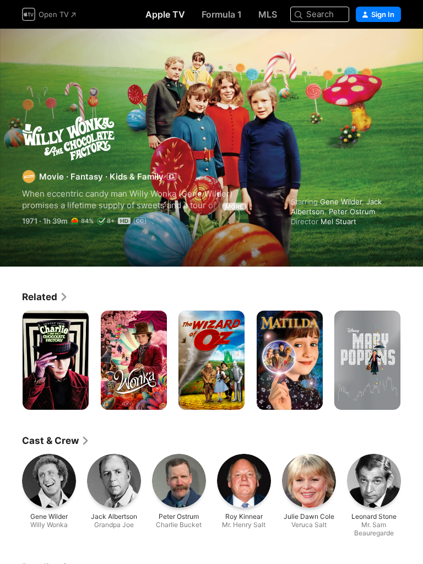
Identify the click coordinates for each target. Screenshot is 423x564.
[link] (45, 297)
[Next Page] (412, 360)
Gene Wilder (341, 201)
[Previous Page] (11, 360)
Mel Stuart (338, 221)
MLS (267, 14)
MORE (234, 206)
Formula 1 (222, 14)
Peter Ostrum (352, 211)
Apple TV (165, 14)
